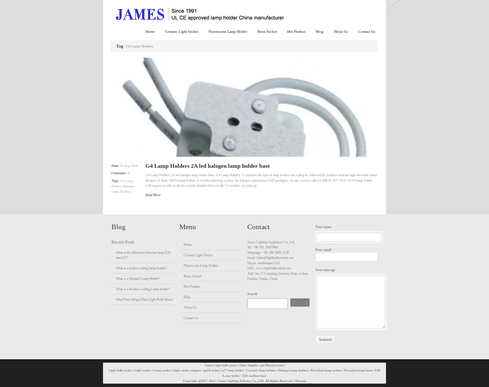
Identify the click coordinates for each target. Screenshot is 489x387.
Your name (323, 227)
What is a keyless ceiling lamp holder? (141, 268)
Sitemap (300, 380)
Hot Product (296, 31)
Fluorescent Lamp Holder (228, 31)
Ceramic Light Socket (181, 31)
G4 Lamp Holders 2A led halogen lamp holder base (207, 166)
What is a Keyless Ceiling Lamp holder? (143, 289)
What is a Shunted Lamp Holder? (138, 279)
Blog (319, 31)
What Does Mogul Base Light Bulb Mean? (144, 300)
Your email (323, 250)
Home (150, 31)
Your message (325, 270)
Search (252, 294)
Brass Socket (267, 31)
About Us (341, 31)
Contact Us (366, 31)
